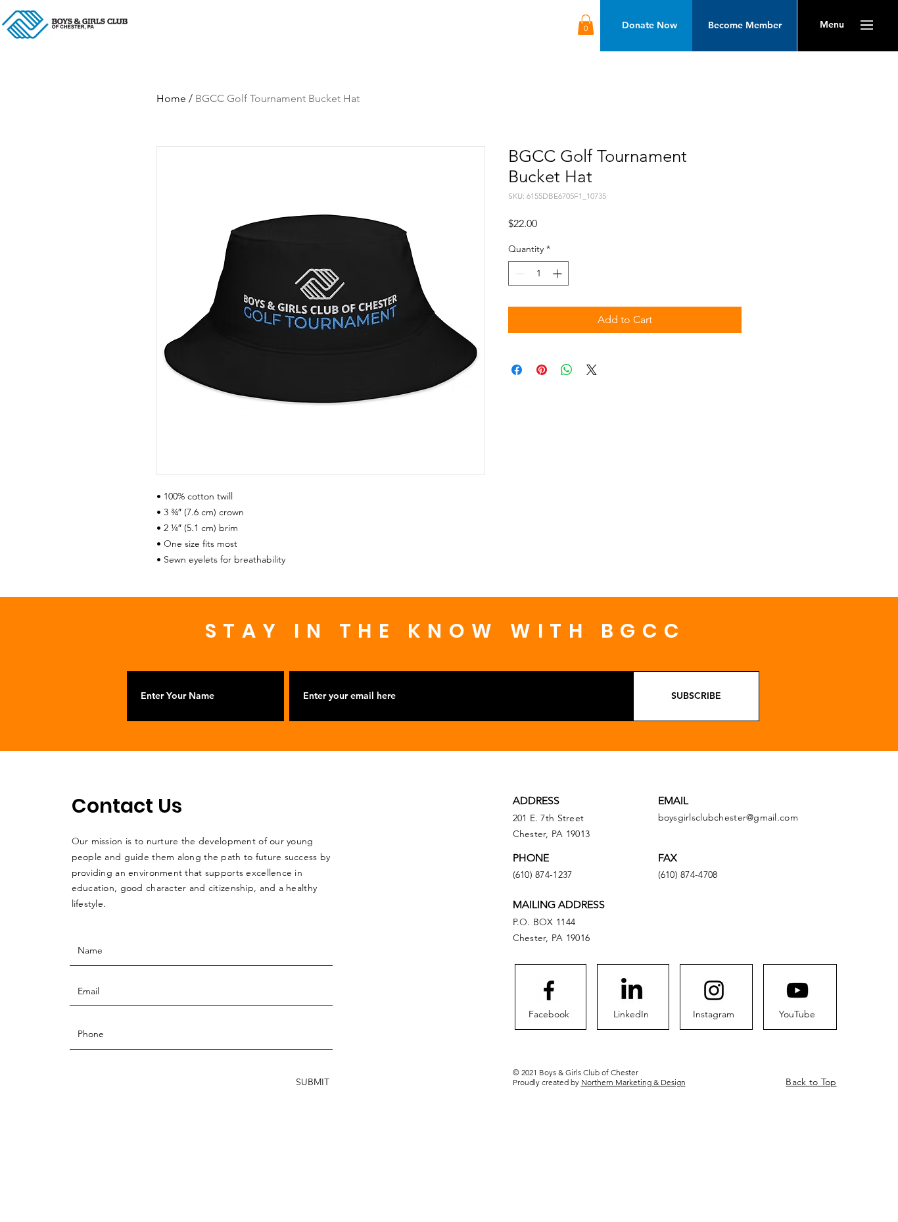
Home (171, 98)
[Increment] (558, 273)
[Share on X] (592, 370)
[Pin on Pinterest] (542, 370)
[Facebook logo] (549, 990)
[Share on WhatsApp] (567, 370)
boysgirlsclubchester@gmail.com (728, 817)
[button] (585, 24)
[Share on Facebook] (517, 370)
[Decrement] (518, 273)
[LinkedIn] (632, 990)
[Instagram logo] (714, 990)
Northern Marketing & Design (633, 1082)
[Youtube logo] (797, 990)
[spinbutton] (538, 273)
